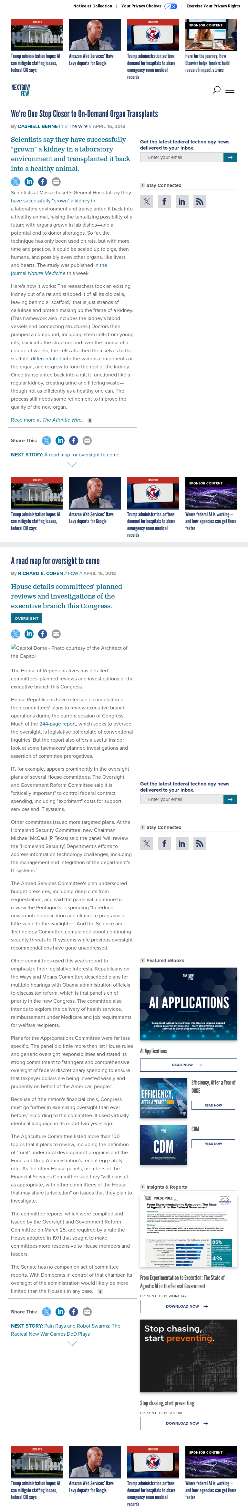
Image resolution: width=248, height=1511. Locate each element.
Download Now (183, 1306)
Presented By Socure (161, 1413)
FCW (73, 573)
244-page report (57, 723)
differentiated (46, 358)
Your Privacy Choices (141, 6)
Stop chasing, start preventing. (167, 1403)
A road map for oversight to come (81, 454)
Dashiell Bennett (41, 126)
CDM (195, 1129)
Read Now (183, 1064)
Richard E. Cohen (40, 573)
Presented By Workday (163, 1296)
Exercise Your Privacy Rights (213, 6)
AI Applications (153, 1051)
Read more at (46, 419)
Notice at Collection (92, 6)
